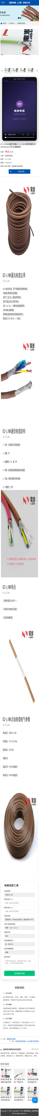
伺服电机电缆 (11, 1039)
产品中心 (12, 23)
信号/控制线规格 (9, 924)
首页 (4, 23)
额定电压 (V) (8, 899)
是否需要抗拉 (8, 940)
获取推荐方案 (19, 973)
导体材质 (7, 916)
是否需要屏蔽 (8, 949)
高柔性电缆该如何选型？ (12, 1049)
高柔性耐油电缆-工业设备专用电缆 (27, 1041)
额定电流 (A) (8, 907)
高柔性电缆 (21, 23)
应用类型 (7, 891)
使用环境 (7, 932)
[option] (19, 13)
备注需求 (7, 957)
